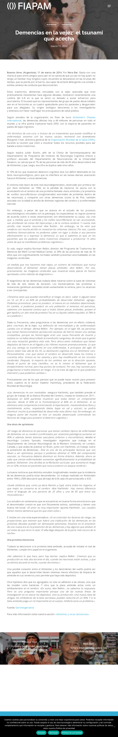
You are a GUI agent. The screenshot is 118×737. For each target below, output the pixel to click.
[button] (109, 6)
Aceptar (41, 733)
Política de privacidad (72, 733)
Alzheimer (51, 24)
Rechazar (53, 733)
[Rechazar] (114, 726)
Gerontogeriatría (24, 607)
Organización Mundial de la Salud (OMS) (73, 139)
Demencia (67, 24)
